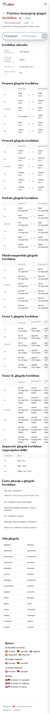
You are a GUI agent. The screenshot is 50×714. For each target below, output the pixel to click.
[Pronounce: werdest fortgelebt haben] (43, 400)
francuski (24, 654)
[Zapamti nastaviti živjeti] (4, 13)
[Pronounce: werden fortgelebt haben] (30, 419)
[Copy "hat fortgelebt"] (34, 223)
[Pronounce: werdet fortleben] (29, 358)
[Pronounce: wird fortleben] (29, 344)
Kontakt (17, 710)
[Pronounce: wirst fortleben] (29, 336)
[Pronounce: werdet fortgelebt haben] (30, 429)
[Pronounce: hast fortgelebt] (30, 216)
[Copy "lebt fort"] (33, 109)
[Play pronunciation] (20, 18)
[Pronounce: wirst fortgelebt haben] (30, 400)
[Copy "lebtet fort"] (33, 181)
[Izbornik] (45, 4)
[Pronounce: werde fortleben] (29, 329)
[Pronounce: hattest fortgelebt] (30, 277)
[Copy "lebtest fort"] (33, 159)
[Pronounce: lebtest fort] (29, 159)
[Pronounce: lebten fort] (29, 173)
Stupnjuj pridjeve (14, 668)
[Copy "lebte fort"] (33, 152)
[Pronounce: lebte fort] (29, 152)
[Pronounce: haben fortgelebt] (30, 231)
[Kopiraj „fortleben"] (32, 22)
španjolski (11, 654)
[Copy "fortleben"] (33, 116)
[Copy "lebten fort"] (33, 173)
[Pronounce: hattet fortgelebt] (30, 299)
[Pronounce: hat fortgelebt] (30, 223)
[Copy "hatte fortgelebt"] (34, 270)
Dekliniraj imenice (13, 659)
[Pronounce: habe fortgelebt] (30, 209)
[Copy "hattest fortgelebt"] (34, 277)
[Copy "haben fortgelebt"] (34, 231)
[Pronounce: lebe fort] (29, 94)
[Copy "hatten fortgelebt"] (34, 292)
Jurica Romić (27, 706)
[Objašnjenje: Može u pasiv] (6, 74)
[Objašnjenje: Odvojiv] (13, 67)
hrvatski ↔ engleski (17, 683)
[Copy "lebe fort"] (33, 94)
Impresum (7, 710)
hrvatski (10, 651)
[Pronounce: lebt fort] (29, 109)
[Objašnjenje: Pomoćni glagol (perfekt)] (13, 62)
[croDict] (8, 4)
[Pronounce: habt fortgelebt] (30, 238)
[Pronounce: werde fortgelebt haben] (30, 390)
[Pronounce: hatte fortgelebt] (30, 270)
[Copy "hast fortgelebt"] (34, 216)
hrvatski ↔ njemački (17, 680)
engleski (34, 651)
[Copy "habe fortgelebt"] (34, 209)
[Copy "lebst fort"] (33, 101)
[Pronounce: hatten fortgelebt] (30, 292)
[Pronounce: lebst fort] (29, 101)
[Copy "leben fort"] (33, 131)
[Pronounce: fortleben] (29, 116)
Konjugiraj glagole (15, 648)
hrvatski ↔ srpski (16, 686)
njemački (22, 651)
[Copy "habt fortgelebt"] (34, 238)
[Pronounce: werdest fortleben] (42, 336)
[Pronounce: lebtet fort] (29, 181)
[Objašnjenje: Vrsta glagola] (13, 53)
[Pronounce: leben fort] (29, 131)
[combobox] (30, 36)
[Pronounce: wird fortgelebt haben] (30, 410)
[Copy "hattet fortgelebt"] (34, 299)
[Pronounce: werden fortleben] (29, 351)
